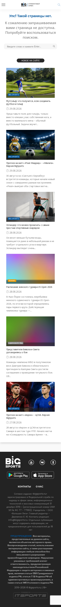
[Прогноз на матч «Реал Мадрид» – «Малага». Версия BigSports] (30, 145)
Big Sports (14, 94)
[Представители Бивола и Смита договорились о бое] (30, 331)
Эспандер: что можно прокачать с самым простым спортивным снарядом (27, 226)
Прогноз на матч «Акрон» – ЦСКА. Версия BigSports (27, 416)
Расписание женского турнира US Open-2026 (29, 286)
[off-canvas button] (3, 5)
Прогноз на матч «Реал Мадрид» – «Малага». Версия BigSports (30, 164)
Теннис (12, 280)
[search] (59, 5)
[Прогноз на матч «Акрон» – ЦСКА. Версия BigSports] (30, 397)
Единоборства (16, 343)
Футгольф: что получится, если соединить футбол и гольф (28, 102)
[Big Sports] (30, 4)
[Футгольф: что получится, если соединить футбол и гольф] (30, 83)
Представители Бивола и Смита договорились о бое (22, 351)
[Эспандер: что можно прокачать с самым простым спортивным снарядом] (30, 207)
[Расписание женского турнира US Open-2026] (30, 269)
